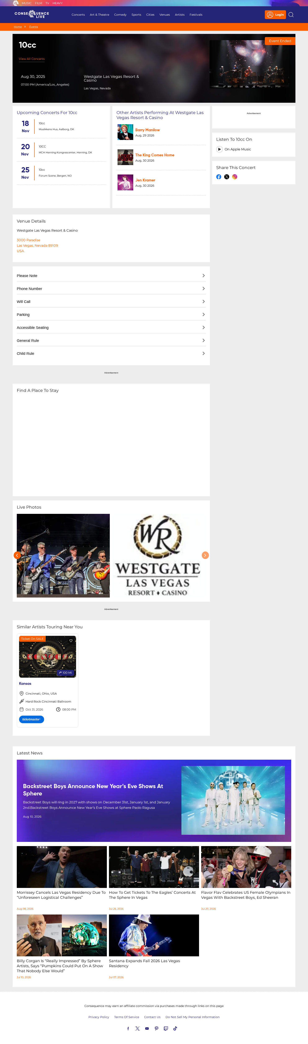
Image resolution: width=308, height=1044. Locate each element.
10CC (42, 146)
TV (47, 3)
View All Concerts (32, 59)
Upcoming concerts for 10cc (47, 112)
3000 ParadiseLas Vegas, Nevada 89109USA (37, 245)
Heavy (58, 3)
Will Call (23, 302)
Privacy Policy (98, 1017)
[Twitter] (142, 1028)
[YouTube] (152, 1028)
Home (18, 26)
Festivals (196, 15)
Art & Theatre (99, 15)
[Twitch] (171, 1028)
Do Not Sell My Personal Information (193, 1017)
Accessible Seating (33, 328)
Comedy (120, 15)
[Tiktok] (180, 1028)
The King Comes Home (154, 155)
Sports (136, 15)
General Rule (28, 341)
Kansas (25, 684)
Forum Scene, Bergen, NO (55, 175)
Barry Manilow (147, 130)
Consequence (16, 3)
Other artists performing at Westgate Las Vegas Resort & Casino (160, 115)
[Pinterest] (161, 1028)
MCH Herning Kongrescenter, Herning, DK (65, 152)
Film (38, 3)
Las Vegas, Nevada (97, 88)
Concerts (78, 15)
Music (27, 3)
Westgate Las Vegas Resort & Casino (111, 78)
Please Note (27, 276)
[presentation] (17, 555)
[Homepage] (33, 14)
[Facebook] (133, 1028)
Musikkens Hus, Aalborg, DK (56, 129)
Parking (23, 315)
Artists (180, 15)
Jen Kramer (145, 180)
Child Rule (25, 353)
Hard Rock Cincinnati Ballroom (48, 701)
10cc (42, 123)
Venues (164, 15)
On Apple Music (238, 149)
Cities (150, 15)
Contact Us (152, 1017)
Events (33, 26)
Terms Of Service (126, 1017)
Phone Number (29, 289)
